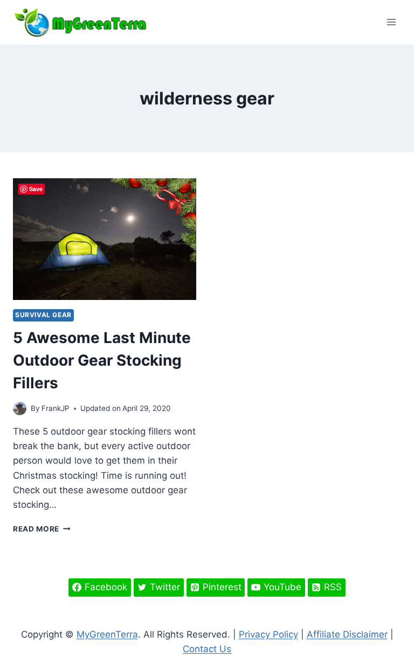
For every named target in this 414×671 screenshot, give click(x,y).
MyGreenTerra (107, 634)
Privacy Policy (268, 634)
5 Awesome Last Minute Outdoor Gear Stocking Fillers (102, 360)
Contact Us (207, 649)
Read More (42, 529)
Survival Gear (43, 315)
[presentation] (104, 239)
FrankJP (56, 408)
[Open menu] (391, 22)
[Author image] (19, 408)
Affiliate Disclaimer (347, 634)
